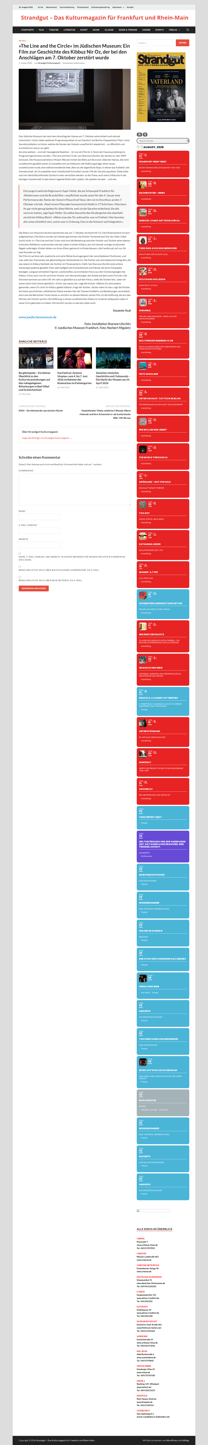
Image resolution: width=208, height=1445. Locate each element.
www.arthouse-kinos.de (147, 1245)
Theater (53, 30)
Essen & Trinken (128, 30)
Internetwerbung (67, 7)
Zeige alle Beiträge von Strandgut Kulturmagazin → (47, 437)
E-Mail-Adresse (29, 525)
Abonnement (51, 7)
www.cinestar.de (144, 1260)
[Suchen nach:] (163, 42)
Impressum (117, 7)
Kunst (84, 30)
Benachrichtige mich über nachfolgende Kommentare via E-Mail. (59, 570)
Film (41, 30)
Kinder (146, 30)
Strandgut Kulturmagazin (49, 63)
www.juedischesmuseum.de (37, 317)
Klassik (109, 30)
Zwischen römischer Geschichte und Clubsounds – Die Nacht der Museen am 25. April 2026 (113, 378)
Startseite (27, 30)
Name (23, 511)
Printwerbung (83, 7)
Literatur (69, 30)
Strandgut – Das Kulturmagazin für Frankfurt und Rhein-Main (105, 17)
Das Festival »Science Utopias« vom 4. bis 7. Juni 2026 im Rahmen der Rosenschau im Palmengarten (74, 378)
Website (23, 539)
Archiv (40, 7)
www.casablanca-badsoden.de (153, 1416)
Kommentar (27, 470)
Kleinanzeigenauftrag (100, 7)
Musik (96, 30)
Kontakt (130, 7)
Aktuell (22, 41)
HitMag (185, 1440)
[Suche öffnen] (187, 29)
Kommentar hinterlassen (74, 63)
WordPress (171, 1440)
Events (159, 30)
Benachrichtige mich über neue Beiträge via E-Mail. (51, 580)
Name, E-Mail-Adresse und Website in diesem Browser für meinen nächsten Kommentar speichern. (72, 558)
